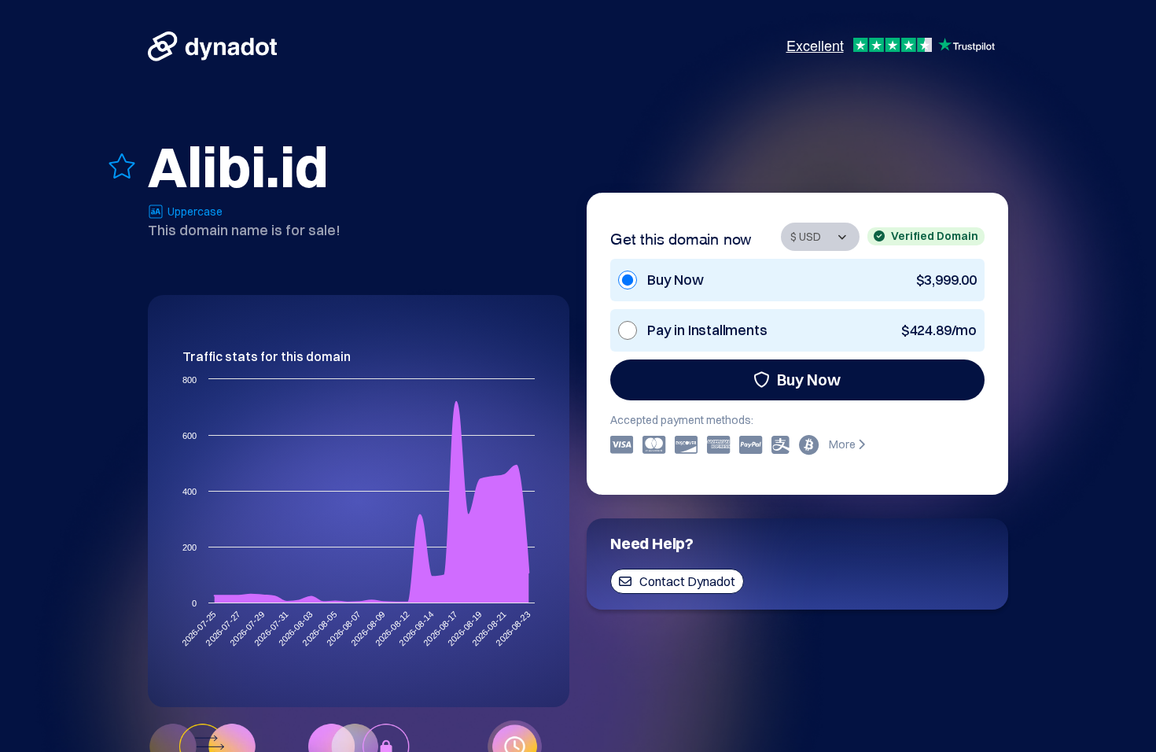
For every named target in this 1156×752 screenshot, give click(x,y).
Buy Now (809, 379)
